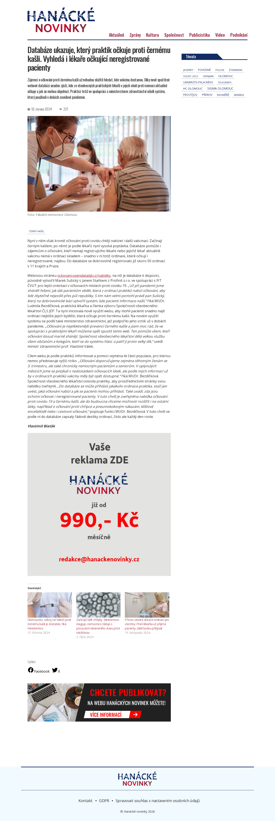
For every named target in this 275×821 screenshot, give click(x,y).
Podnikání (239, 34)
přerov (207, 95)
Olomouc (225, 76)
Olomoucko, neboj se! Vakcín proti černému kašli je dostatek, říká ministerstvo (49, 624)
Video (220, 34)
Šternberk (235, 70)
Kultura (152, 34)
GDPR (104, 800)
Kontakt (85, 800)
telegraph (224, 82)
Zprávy (135, 34)
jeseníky (188, 70)
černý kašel (36, 231)
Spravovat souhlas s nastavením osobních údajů (158, 800)
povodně (204, 70)
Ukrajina (208, 76)
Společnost (174, 34)
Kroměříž (223, 94)
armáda (239, 94)
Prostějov (190, 94)
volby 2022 (190, 76)
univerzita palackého (198, 82)
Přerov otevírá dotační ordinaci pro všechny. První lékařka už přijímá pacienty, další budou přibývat (147, 624)
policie (219, 70)
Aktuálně (116, 34)
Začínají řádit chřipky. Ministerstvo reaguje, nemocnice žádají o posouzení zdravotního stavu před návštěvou (98, 626)
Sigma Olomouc (220, 88)
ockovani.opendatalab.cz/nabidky (84, 275)
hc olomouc (193, 88)
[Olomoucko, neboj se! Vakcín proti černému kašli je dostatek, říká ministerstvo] (50, 605)
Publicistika (199, 34)
